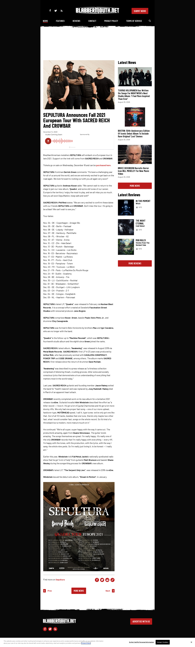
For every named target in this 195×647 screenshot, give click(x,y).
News (45, 20)
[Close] (191, 642)
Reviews (76, 20)
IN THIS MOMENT (143, 200)
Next (108, 590)
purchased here (103, 165)
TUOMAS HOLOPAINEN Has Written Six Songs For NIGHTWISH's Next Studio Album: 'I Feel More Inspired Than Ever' (134, 94)
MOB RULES (141, 240)
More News (79, 590)
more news (135, 185)
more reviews (135, 263)
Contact (92, 20)
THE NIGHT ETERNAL (140, 222)
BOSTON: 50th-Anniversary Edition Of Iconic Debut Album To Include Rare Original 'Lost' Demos (134, 133)
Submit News (140, 10)
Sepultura (60, 579)
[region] (97, 642)
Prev (50, 590)
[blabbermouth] (97, 13)
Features (60, 20)
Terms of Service (134, 20)
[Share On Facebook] (97, 580)
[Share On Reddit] (107, 580)
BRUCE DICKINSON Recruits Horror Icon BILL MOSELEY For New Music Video (133, 170)
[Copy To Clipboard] (112, 580)
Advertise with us (141, 621)
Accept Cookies (162, 642)
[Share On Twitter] (102, 580)
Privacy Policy (111, 20)
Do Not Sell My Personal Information (141, 642)
